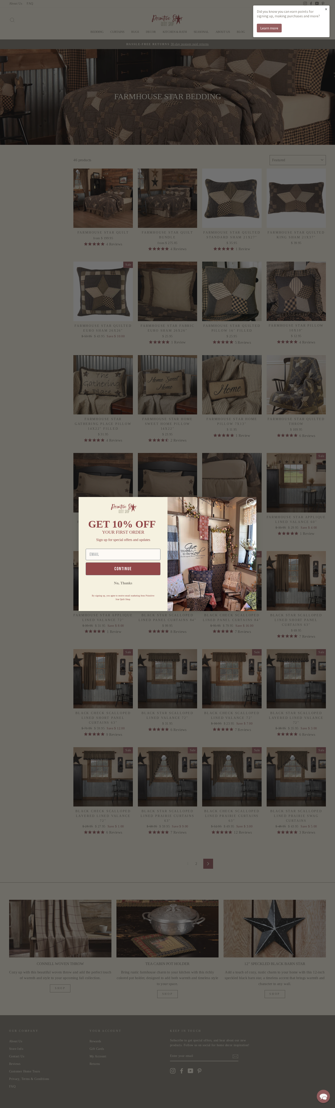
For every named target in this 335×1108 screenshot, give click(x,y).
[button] (323, 1096)
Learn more (269, 28)
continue (123, 569)
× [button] (326, 9)
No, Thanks (123, 583)
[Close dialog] (251, 503)
